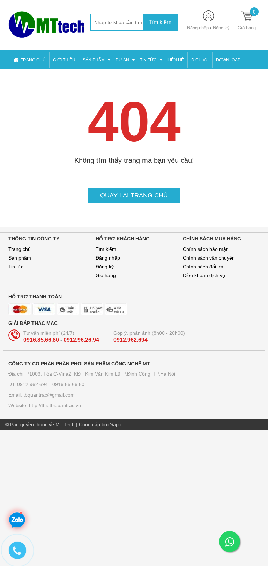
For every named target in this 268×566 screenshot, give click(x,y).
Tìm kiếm (106, 249)
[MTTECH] (46, 25)
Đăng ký (221, 27)
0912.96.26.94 (81, 340)
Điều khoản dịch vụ (204, 275)
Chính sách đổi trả (203, 266)
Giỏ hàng (106, 275)
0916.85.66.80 (41, 340)
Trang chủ (19, 249)
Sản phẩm (19, 258)
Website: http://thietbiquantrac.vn (44, 405)
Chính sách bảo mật (205, 249)
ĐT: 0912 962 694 (28, 384)
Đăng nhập (198, 27)
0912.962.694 (130, 340)
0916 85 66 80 (68, 384)
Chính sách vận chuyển (209, 258)
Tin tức (15, 266)
